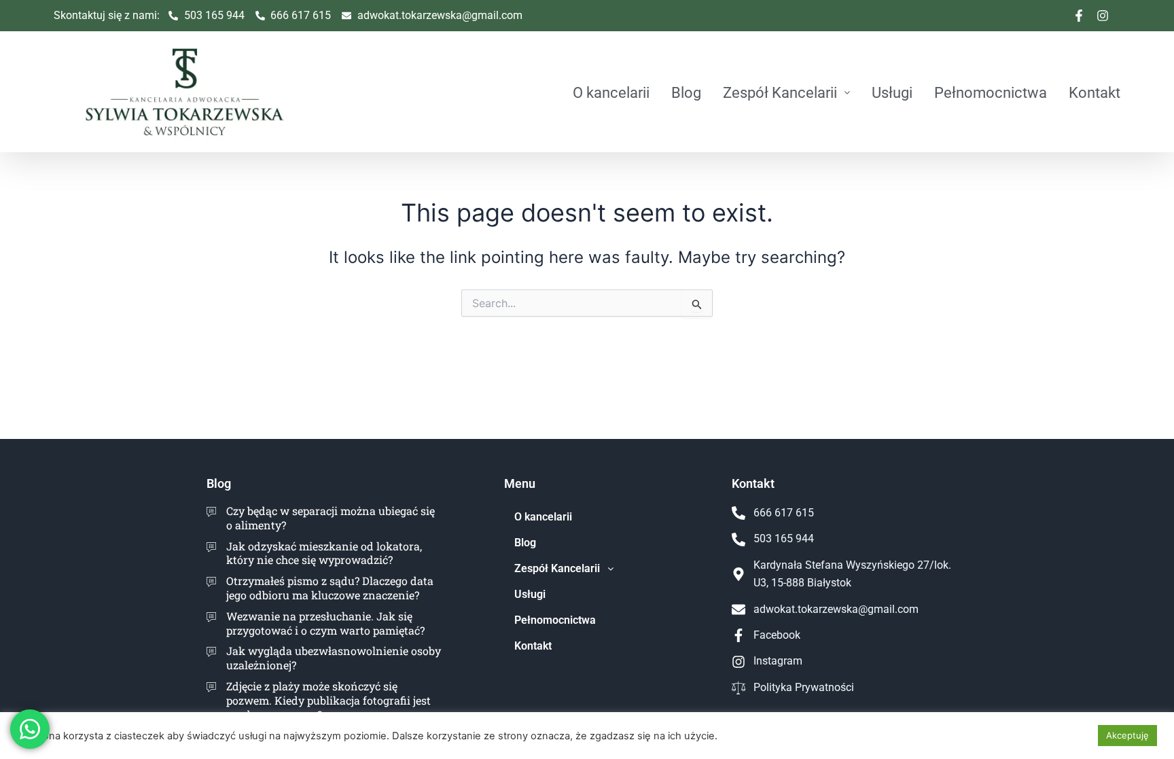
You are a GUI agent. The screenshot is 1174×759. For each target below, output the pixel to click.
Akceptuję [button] (1127, 735)
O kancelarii (611, 92)
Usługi (892, 92)
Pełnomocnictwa (990, 92)
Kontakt (1094, 92)
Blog (686, 92)
